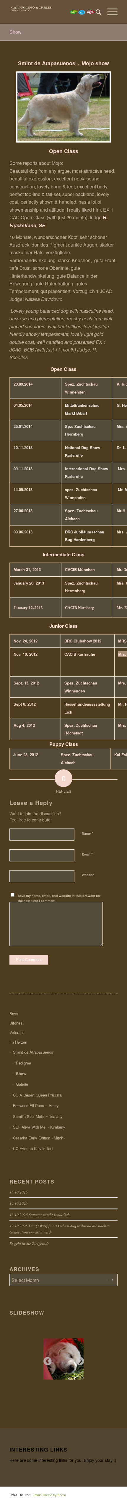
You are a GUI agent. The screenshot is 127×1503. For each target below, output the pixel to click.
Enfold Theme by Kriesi (49, 1494)
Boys (13, 1013)
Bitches (15, 1023)
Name (87, 833)
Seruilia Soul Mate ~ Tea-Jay (38, 1116)
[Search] (95, 12)
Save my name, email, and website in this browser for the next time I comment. (59, 898)
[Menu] (109, 12)
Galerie (22, 1084)
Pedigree (23, 1063)
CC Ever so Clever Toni (33, 1148)
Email (87, 854)
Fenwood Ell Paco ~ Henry (36, 1105)
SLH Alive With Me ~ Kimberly (39, 1127)
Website (88, 875)
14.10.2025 (18, 1203)
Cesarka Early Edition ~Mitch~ (39, 1138)
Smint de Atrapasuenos (33, 1052)
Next (78, 1360)
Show (15, 32)
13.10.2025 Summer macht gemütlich (39, 1214)
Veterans (17, 1032)
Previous (46, 1360)
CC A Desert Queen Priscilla (37, 1095)
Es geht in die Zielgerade (29, 1243)
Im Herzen (18, 1042)
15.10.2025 (18, 1192)
